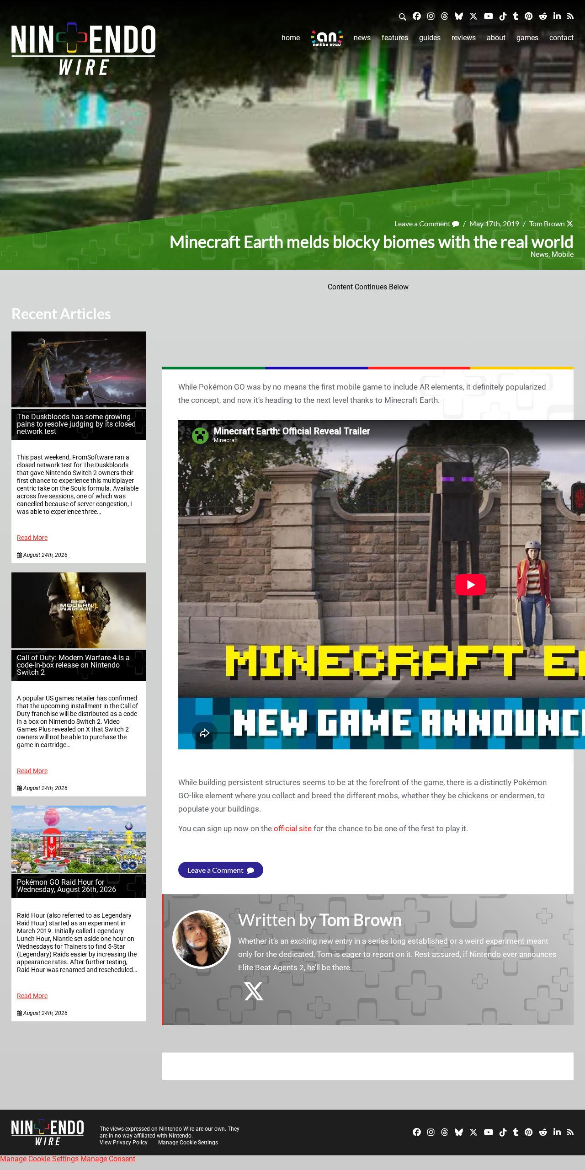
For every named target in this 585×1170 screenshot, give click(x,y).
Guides (430, 37)
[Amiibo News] (327, 38)
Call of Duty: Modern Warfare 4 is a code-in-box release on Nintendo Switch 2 (73, 665)
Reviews (464, 37)
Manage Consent (107, 1158)
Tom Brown (547, 223)
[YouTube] (488, 15)
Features (395, 37)
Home (291, 37)
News (362, 37)
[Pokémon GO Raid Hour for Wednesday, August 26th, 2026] (78, 870)
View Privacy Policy (124, 1142)
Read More (32, 538)
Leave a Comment (423, 223)
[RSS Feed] (570, 15)
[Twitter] (473, 15)
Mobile (563, 254)
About (496, 37)
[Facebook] (417, 15)
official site (293, 828)
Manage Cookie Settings (188, 1142)
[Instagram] (431, 15)
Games (527, 37)
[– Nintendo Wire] (83, 51)
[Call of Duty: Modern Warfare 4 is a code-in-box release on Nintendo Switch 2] (78, 645)
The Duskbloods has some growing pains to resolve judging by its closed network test (76, 424)
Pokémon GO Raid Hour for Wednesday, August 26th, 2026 (66, 886)
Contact (561, 37)
